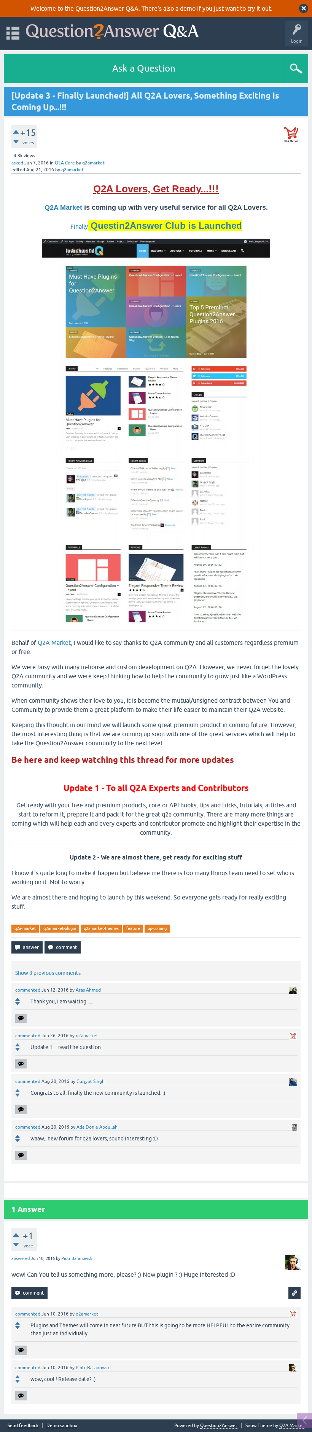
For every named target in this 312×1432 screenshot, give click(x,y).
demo (188, 8)
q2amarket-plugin (59, 928)
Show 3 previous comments (48, 973)
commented (27, 990)
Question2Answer (218, 1425)
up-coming (157, 928)
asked (17, 163)
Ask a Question (143, 68)
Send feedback (23, 1425)
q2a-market (25, 928)
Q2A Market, (55, 642)
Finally (79, 226)
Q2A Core (65, 163)
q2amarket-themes (101, 928)
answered (20, 1258)
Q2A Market (64, 207)
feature (133, 928)
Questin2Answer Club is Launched (165, 225)
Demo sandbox (61, 1425)
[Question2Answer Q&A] (112, 30)
